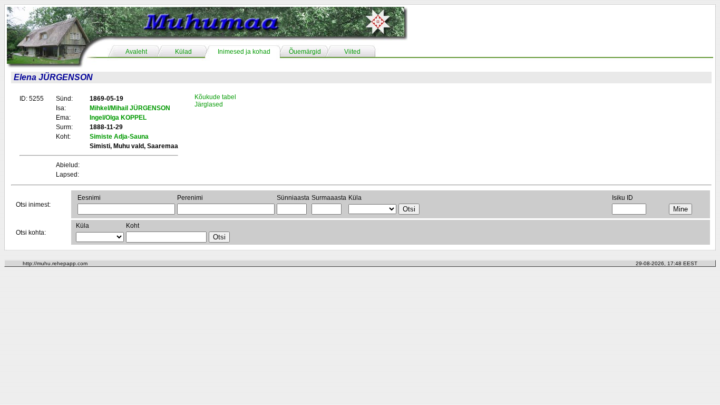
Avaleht (136, 51)
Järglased (208, 104)
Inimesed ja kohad (244, 51)
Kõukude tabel (215, 97)
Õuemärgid (305, 51)
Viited (352, 51)
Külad (183, 51)
